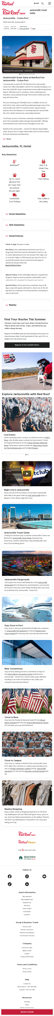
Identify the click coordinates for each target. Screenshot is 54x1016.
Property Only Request (27, 932)
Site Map (27, 1002)
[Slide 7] (32, 74)
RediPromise (27, 902)
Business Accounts (27, 929)
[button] (5, 58)
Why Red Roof (27, 896)
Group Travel (27, 926)
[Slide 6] (30, 74)
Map (33, 29)
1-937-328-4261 (24, 29)
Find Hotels (27, 911)
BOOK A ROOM (27, 1012)
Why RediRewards (27, 899)
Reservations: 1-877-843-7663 (27, 987)
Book (36, 3)
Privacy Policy (27, 972)
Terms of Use (27, 969)
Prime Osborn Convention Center (20, 674)
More (9, 139)
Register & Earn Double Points (27, 345)
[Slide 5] (28, 74)
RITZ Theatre (33, 448)
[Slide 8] (34, 74)
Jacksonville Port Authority (17, 631)
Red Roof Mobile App (27, 1008)
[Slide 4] (26, 74)
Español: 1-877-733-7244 (27, 990)
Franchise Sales (27, 948)
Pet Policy (27, 905)
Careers (27, 954)
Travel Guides (27, 908)
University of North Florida (34, 771)
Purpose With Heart (27, 957)
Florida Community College (20, 768)
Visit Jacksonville (34, 495)
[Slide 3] (24, 74)
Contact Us (27, 984)
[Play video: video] (27, 473)
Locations (27, 914)
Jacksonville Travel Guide (38, 12)
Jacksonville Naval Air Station (37, 722)
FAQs (27, 1005)
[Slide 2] (22, 74)
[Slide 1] (20, 74)
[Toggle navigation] (49, 3)
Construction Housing (27, 935)
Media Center (27, 951)
